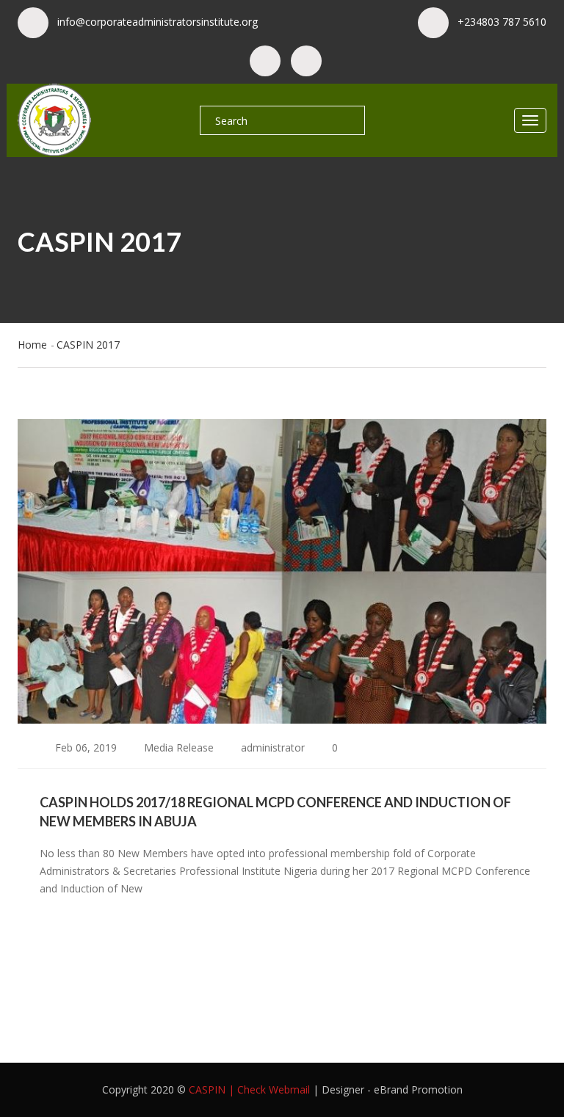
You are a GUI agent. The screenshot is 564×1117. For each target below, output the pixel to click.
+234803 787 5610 (502, 22)
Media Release (179, 747)
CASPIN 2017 (88, 345)
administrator (271, 747)
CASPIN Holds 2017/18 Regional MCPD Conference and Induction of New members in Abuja (275, 811)
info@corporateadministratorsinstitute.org (157, 22)
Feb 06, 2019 (84, 747)
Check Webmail (273, 1089)
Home (32, 345)
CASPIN (207, 1089)
